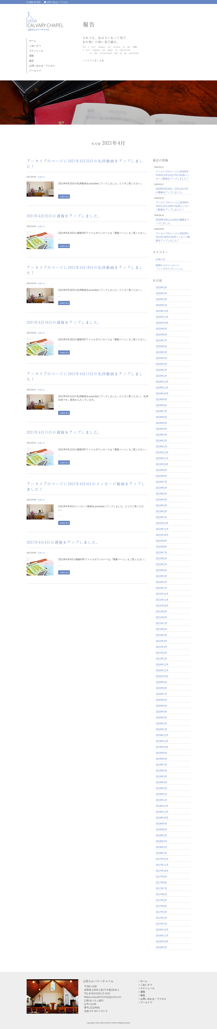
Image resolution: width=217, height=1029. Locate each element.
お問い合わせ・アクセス (57, 2)
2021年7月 (161, 623)
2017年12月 (162, 858)
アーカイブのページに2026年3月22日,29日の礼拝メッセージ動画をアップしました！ (173, 236)
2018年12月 (162, 805)
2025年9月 (161, 328)
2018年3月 (161, 841)
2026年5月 (161, 287)
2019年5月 (161, 776)
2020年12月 (162, 664)
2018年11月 (162, 811)
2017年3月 (161, 912)
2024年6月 (161, 417)
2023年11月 (162, 458)
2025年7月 (161, 340)
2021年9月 (161, 611)
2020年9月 (161, 682)
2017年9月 (161, 876)
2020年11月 (162, 670)
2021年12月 (162, 593)
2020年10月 (162, 676)
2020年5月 (161, 705)
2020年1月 (161, 729)
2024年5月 (161, 423)
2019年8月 (161, 758)
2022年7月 (161, 552)
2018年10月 (162, 817)
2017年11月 (162, 864)
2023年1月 (161, 517)
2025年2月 (161, 369)
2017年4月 (161, 906)
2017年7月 (161, 888)
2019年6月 (161, 770)
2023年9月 (161, 470)
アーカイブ (35, 70)
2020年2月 (161, 723)
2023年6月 (161, 487)
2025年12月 (162, 311)
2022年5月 (161, 564)
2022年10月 (162, 534)
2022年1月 (161, 587)
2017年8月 (161, 882)
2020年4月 (161, 711)
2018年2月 (161, 847)
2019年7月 (161, 764)
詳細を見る (64, 196)
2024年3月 (161, 434)
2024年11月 (162, 387)
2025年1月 (161, 375)
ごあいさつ (35, 45)
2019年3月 (161, 788)
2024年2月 (161, 440)
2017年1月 (161, 923)
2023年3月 (161, 505)
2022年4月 (161, 570)
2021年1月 (161, 658)
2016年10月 (162, 941)
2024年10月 (162, 393)
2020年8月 (161, 688)
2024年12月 (162, 381)
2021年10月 (162, 605)
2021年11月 (162, 599)
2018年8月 (161, 829)
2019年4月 (161, 782)
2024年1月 (161, 446)
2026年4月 (161, 293)
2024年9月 (161, 399)
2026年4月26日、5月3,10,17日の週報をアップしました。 (172, 190)
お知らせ (41, 176)
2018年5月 (161, 835)
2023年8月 (161, 476)
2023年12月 (162, 452)
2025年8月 (161, 334)
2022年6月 (161, 558)
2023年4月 (161, 499)
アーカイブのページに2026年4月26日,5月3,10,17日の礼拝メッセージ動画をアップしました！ (172, 175)
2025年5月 (161, 352)
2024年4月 (161, 428)
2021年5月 (161, 635)
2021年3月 (161, 646)
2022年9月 (161, 540)
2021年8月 (161, 617)
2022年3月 (161, 576)
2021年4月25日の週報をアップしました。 (64, 216)
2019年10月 (162, 747)
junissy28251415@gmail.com (105, 997)
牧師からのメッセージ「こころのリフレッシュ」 (170, 266)
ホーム (32, 40)
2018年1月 (161, 853)
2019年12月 (162, 735)
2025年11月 (162, 316)
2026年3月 (161, 299)
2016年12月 (162, 929)
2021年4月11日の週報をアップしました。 (64, 432)
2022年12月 (162, 523)
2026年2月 (161, 305)
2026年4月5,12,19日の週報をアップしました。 (172, 221)
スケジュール (36, 50)
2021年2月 (161, 652)
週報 (31, 55)
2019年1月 (161, 800)
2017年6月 (161, 894)
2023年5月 (161, 493)
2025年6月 (161, 346)
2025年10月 (162, 322)
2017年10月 (162, 870)
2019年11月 (162, 741)
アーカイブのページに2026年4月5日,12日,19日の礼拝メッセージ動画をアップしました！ (173, 205)
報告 (31, 60)
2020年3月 (161, 717)
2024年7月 (161, 411)
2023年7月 (161, 481)
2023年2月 (161, 511)
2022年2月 (161, 582)
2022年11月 (162, 529)
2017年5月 (161, 900)
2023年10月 (162, 464)
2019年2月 (161, 794)
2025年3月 (161, 364)
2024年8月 (161, 405)
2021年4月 (161, 640)
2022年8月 (161, 546)
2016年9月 (161, 947)
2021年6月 (161, 629)
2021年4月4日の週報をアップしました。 (63, 542)
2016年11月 (162, 935)
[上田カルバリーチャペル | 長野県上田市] (45, 27)
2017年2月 (161, 917)
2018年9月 (161, 823)
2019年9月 (161, 752)
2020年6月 (161, 699)
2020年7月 (161, 694)
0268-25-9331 (35, 2)
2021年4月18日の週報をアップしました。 (64, 322)
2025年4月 (161, 358)
